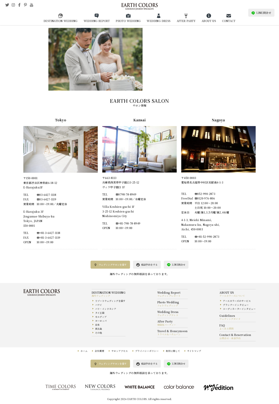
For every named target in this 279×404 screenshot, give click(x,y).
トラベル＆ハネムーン (169, 334)
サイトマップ (194, 350)
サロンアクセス (119, 350)
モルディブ (101, 316)
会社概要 (99, 350)
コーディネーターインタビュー (239, 308)
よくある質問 (226, 328)
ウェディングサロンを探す (113, 264)
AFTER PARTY (186, 21)
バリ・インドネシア (105, 308)
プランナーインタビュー (236, 304)
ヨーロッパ (101, 320)
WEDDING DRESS (158, 21)
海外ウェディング (101, 295)
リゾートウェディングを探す (110, 300)
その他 (98, 332)
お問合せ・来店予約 (230, 338)
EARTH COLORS (137, 399)
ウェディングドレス (167, 315)
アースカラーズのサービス (237, 300)
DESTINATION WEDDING (61, 21)
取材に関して (173, 350)
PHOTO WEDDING (128, 21)
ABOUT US (209, 21)
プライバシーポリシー (147, 350)
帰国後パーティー (166, 324)
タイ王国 (100, 312)
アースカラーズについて (232, 295)
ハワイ (98, 304)
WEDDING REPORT (97, 21)
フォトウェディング (167, 305)
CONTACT (228, 21)
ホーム (83, 350)
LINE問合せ (263, 13)
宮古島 (98, 328)
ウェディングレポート (169, 295)
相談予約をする (149, 264)
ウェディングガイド (229, 318)
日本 (97, 324)
